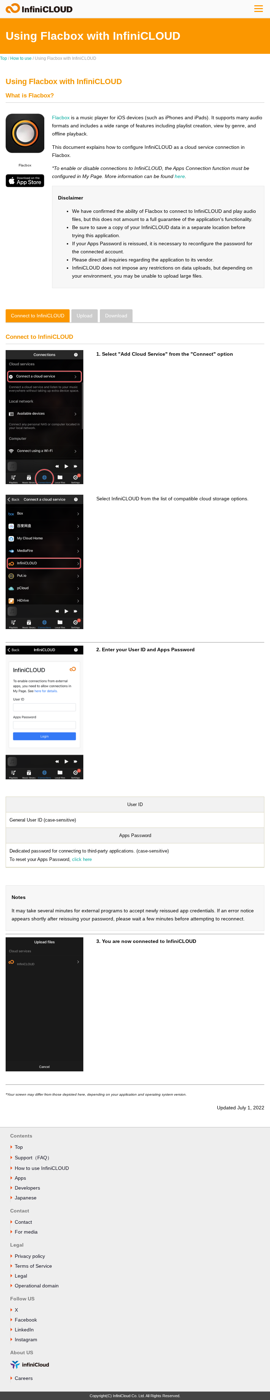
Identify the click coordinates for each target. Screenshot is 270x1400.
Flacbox (61, 117)
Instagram (26, 1339)
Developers (27, 1188)
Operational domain (37, 1285)
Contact (23, 1222)
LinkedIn (24, 1329)
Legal (21, 1276)
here (180, 176)
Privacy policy (30, 1256)
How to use (21, 58)
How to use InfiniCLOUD (42, 1168)
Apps (20, 1178)
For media (26, 1232)
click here (82, 859)
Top (3, 58)
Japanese (26, 1198)
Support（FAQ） (33, 1157)
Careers (24, 1378)
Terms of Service (33, 1266)
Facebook (26, 1320)
